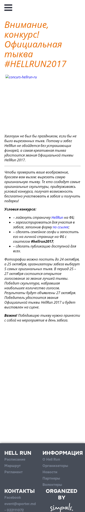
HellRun (57, 217)
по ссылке (61, 227)
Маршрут (12, 465)
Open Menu (8, 8)
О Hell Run (51, 459)
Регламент (13, 472)
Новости (49, 472)
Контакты (19, 491)
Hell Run (17, 453)
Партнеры (51, 478)
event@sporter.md (20, 504)
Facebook (12, 497)
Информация (62, 453)
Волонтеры (52, 484)
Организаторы (55, 465)
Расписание (14, 459)
